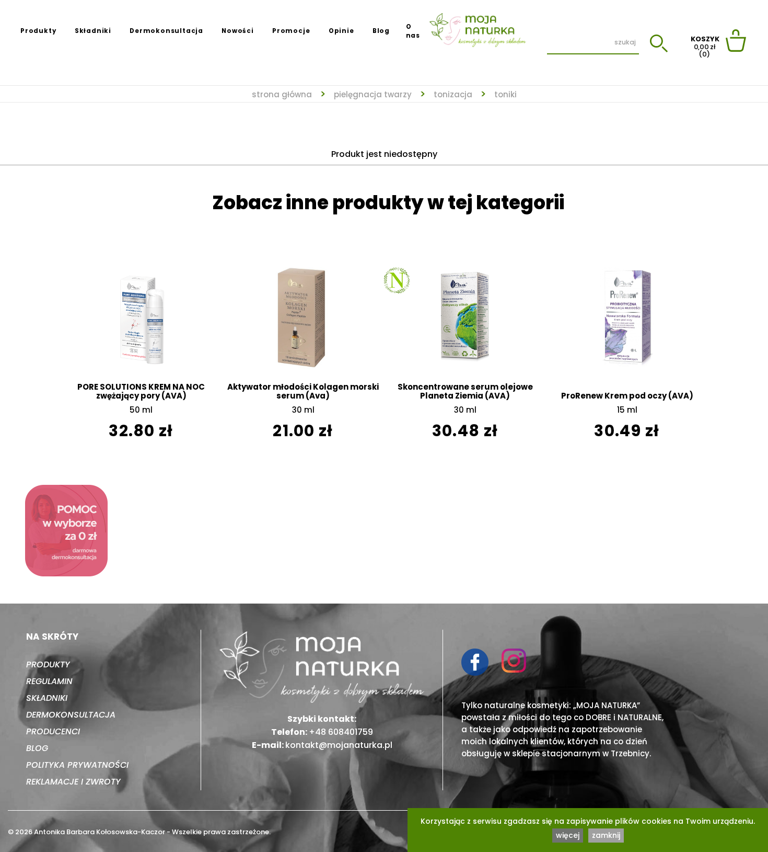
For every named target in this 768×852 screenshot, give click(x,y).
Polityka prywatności (77, 765)
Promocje (291, 31)
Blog (381, 31)
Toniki (505, 94)
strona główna (282, 94)
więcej (567, 835)
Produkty (38, 31)
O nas (413, 31)
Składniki (93, 31)
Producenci (53, 731)
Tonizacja (453, 94)
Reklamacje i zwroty (73, 782)
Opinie (341, 31)
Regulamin (49, 681)
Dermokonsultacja (166, 31)
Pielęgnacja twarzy (373, 94)
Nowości (238, 31)
